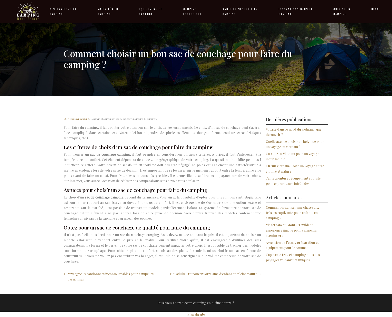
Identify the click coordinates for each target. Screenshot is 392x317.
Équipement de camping (151, 11)
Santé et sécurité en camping (240, 11)
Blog (375, 9)
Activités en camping (108, 11)
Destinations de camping (63, 11)
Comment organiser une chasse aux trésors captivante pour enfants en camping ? (292, 212)
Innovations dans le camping (296, 11)
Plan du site (196, 314)
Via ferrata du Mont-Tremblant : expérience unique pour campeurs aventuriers (291, 230)
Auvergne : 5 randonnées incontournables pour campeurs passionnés (110, 276)
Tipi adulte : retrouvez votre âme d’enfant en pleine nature (213, 274)
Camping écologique (192, 11)
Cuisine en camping (342, 11)
